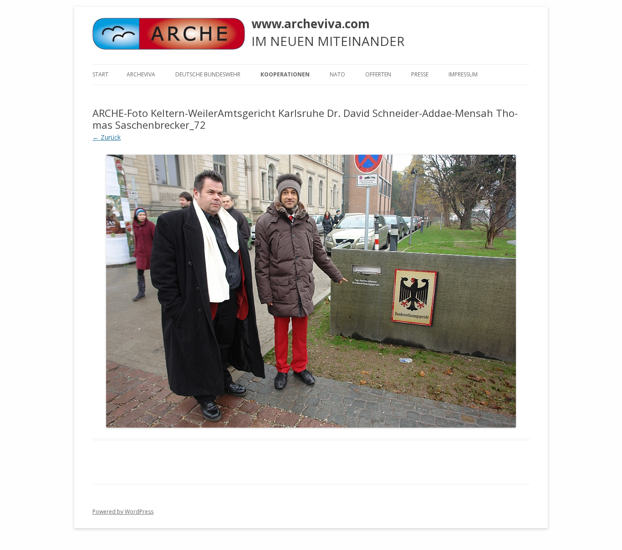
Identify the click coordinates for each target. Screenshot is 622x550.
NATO (337, 74)
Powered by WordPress (122, 511)
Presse (419, 74)
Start (100, 74)
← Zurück (106, 137)
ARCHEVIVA (141, 74)
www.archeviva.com (310, 24)
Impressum (463, 74)
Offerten (378, 74)
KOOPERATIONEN (285, 74)
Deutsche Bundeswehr (207, 74)
